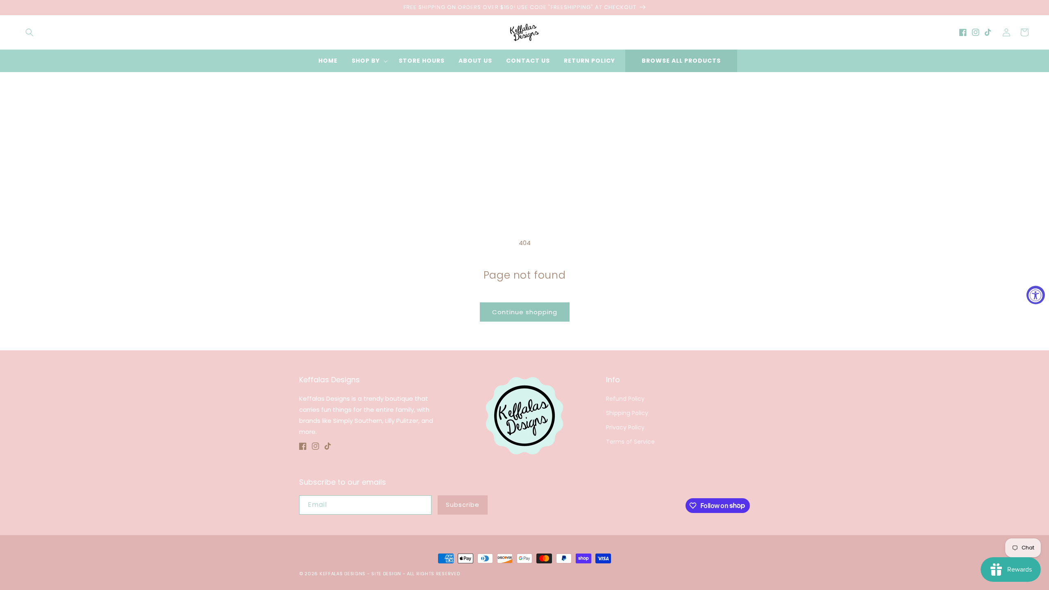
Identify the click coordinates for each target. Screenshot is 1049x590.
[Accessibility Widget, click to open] (1035, 295)
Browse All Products (681, 61)
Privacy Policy (625, 427)
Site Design (386, 573)
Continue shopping (524, 312)
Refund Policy (625, 399)
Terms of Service (630, 442)
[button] (29, 32)
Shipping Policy (627, 413)
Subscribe (462, 504)
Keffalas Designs (343, 573)
